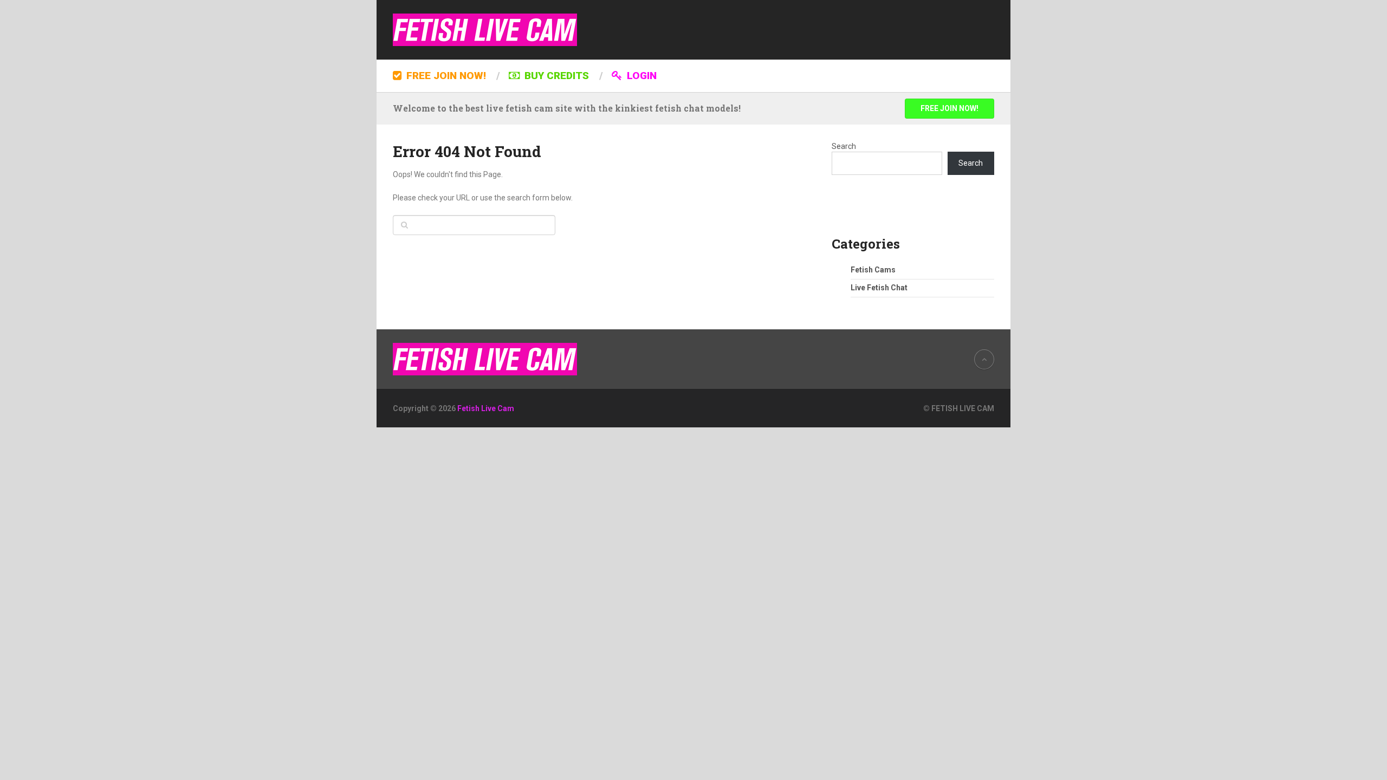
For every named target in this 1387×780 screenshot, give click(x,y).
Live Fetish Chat (879, 287)
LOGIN (640, 75)
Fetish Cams (873, 269)
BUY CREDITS (555, 75)
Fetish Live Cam (485, 408)
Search (844, 146)
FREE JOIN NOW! (445, 75)
